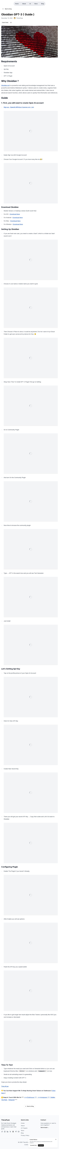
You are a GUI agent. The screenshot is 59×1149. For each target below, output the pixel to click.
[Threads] (13, 1131)
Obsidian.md (5, 85)
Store (22, 1130)
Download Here (15, 214)
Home (22, 1123)
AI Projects (24, 1128)
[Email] (18, 1131)
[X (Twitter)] (10, 1131)
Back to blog (8, 9)
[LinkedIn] (7, 1131)
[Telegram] (16, 1131)
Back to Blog (30, 1106)
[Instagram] (5, 1131)
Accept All (41, 1145)
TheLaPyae (5, 1086)
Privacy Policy (25, 1135)
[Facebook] (2, 1131)
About (23, 1125)
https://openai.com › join (26, 107)
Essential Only (33, 1145)
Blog (22, 1133)
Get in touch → (45, 1127)
